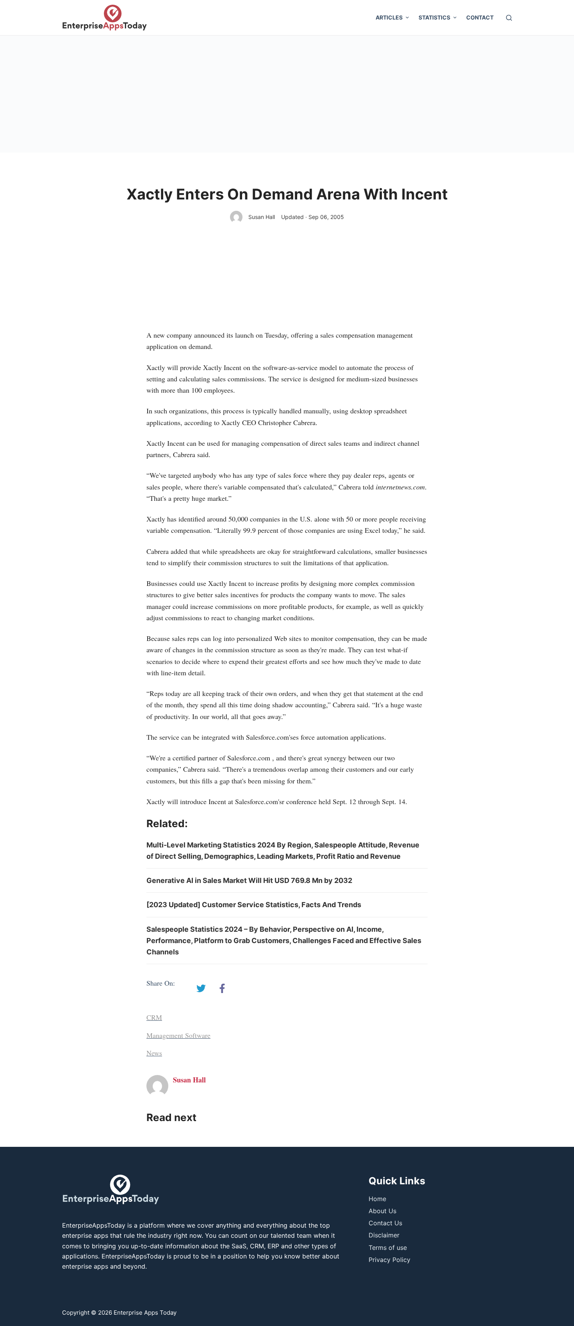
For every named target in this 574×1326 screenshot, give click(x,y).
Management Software (178, 1035)
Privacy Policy (389, 1260)
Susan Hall (261, 217)
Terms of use (388, 1247)
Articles (389, 17)
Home (377, 1199)
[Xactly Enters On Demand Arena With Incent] (201, 988)
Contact (480, 17)
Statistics (434, 17)
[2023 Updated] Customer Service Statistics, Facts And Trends (253, 905)
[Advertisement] (287, 94)
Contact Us (385, 1223)
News (154, 1052)
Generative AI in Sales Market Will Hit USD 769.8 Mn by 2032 (249, 880)
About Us (382, 1211)
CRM (154, 1017)
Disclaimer (384, 1235)
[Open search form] (509, 18)
